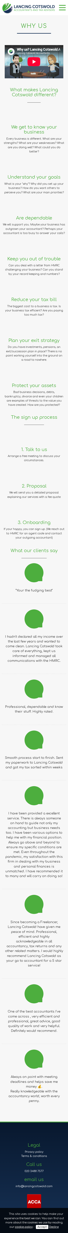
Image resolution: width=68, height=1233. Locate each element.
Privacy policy (34, 1151)
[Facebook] (24, 1135)
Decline (54, 1227)
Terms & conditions (34, 1156)
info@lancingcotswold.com (34, 1186)
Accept (42, 1227)
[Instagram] (37, 1135)
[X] (31, 1135)
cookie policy (24, 1227)
